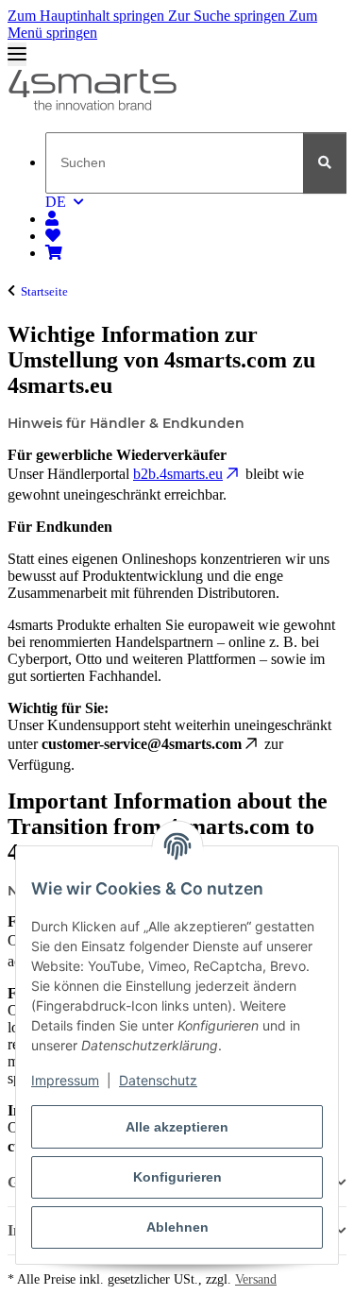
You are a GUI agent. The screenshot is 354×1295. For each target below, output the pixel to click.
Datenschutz (158, 1080)
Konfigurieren (177, 1176)
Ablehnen (177, 1227)
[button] (52, 219)
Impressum (65, 1080)
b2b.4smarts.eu (178, 474)
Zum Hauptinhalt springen (88, 16)
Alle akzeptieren (177, 1126)
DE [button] (55, 202)
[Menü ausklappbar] (17, 54)
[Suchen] (324, 163)
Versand (256, 1279)
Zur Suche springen (228, 16)
